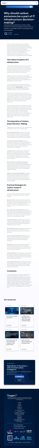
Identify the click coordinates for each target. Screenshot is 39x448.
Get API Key (19, 376)
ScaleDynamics (20, 424)
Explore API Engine (19, 380)
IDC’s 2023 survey (19, 87)
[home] (4, 3)
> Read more (8, 325)
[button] (36, 3)
